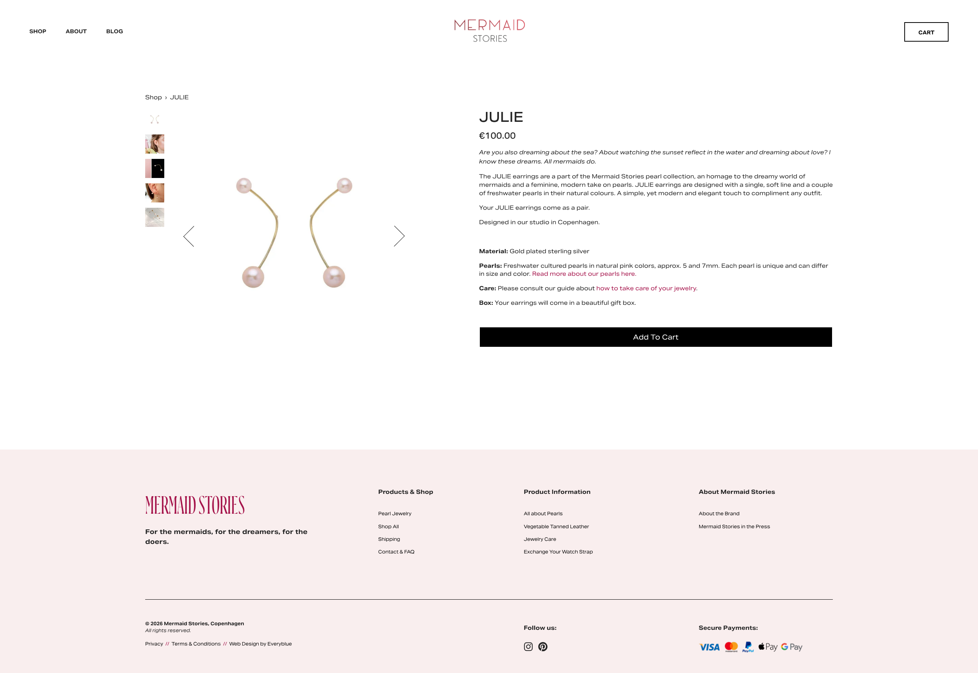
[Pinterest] (542, 646)
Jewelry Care (540, 539)
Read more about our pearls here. (584, 273)
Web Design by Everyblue (260, 644)
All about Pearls (543, 513)
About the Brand (719, 513)
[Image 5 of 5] (154, 218)
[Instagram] (528, 646)
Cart (926, 32)
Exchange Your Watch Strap (558, 552)
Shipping (389, 539)
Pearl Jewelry (394, 513)
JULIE (179, 97)
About (76, 31)
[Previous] (194, 236)
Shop (37, 31)
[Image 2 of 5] (154, 144)
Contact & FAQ (396, 552)
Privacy (154, 644)
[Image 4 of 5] (154, 193)
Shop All (388, 526)
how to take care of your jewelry (646, 288)
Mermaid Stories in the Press (734, 526)
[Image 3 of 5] (154, 169)
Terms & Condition (195, 644)
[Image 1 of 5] (154, 120)
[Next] (394, 236)
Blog (114, 31)
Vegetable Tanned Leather (556, 526)
